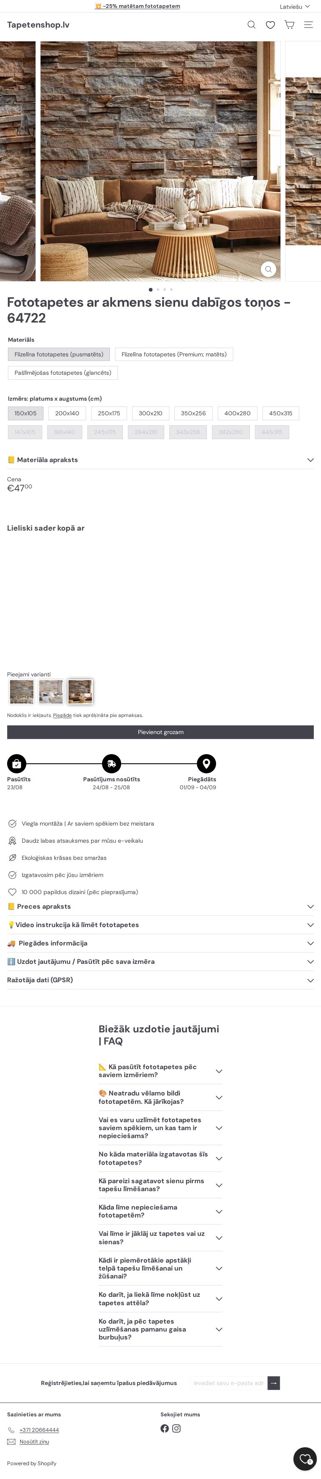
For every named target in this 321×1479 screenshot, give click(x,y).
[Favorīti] (270, 25)
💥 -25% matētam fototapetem (137, 6)
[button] (21, 691)
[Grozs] (289, 25)
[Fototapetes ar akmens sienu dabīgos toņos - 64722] (160, 568)
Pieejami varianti (29, 674)
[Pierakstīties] (274, 1383)
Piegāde (62, 715)
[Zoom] (268, 269)
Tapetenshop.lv (38, 25)
